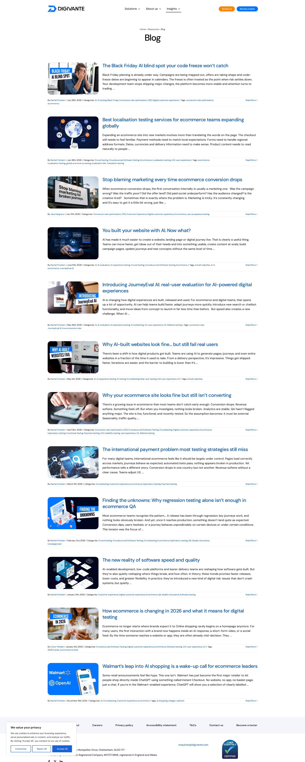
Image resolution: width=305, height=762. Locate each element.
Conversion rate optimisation (133, 100)
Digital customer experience (166, 100)
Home (143, 29)
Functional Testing (74, 433)
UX (165, 325)
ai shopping (162, 700)
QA (189, 540)
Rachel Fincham (58, 100)
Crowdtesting (137, 325)
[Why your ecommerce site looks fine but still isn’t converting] (73, 408)
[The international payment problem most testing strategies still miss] (73, 462)
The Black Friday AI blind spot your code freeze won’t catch (165, 65)
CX (146, 325)
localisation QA (99, 163)
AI (96, 100)
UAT (173, 160)
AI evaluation (104, 265)
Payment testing (91, 433)
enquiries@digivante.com (193, 744)
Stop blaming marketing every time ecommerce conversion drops (172, 179)
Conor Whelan (57, 646)
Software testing (188, 594)
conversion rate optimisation (200, 100)
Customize (21, 748)
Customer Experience (137, 214)
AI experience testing (120, 265)
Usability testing (112, 433)
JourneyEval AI (67, 268)
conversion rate (196, 325)
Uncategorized (54, 544)
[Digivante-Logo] (66, 7)
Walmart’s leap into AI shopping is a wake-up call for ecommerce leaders (179, 666)
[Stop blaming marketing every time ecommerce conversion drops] (73, 192)
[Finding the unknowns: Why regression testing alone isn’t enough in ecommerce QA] (73, 513)
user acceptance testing (198, 214)
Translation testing (115, 163)
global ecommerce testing (78, 163)
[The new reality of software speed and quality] (73, 573)
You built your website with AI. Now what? (146, 230)
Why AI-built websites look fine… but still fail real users (160, 344)
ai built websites (202, 265)
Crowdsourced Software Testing (124, 160)
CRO (150, 100)
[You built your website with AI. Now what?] (73, 243)
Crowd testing (101, 160)
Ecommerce (146, 160)
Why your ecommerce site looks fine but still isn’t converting (166, 395)
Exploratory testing (57, 433)
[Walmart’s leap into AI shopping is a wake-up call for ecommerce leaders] (73, 679)
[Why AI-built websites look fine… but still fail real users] (73, 357)
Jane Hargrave (57, 214)
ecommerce (53, 103)
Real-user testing (148, 379)
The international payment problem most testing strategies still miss (175, 449)
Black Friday (113, 100)
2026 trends (53, 650)
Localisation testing (161, 160)
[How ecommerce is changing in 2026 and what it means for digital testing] (73, 624)
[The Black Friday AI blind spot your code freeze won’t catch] (73, 78)
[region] (41, 739)
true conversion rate (71, 328)
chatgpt (172, 700)
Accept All (62, 748)
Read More (251, 100)
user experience (183, 160)
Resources (153, 29)
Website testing (174, 325)
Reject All (42, 748)
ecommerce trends (69, 650)
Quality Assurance (200, 540)
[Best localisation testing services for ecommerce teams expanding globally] (73, 132)
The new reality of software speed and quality (151, 560)
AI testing (102, 100)
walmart (180, 700)
